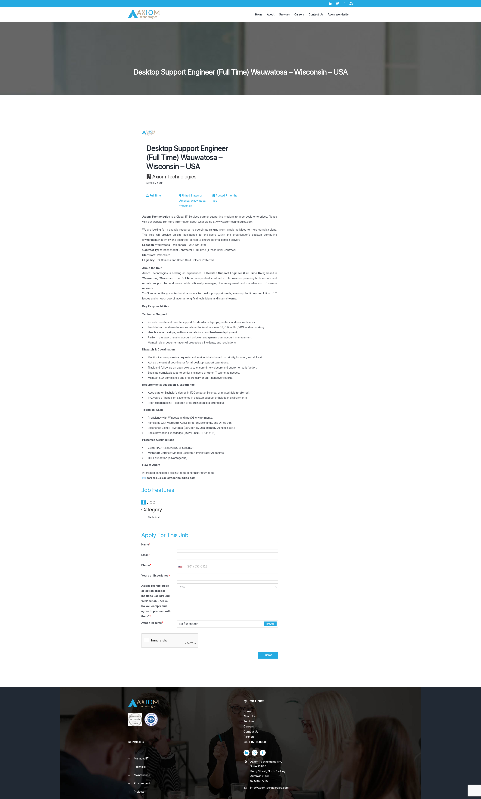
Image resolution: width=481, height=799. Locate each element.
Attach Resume (152, 623)
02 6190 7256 (259, 781)
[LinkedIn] (247, 753)
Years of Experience (155, 575)
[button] (182, 758)
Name (145, 544)
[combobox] (181, 566)
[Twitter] (255, 753)
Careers (249, 726)
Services (249, 721)
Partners (249, 736)
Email (145, 555)
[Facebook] (263, 753)
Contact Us (251, 731)
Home (247, 711)
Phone (146, 565)
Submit (268, 655)
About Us (250, 716)
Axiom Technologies (174, 176)
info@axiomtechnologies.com (269, 787)
